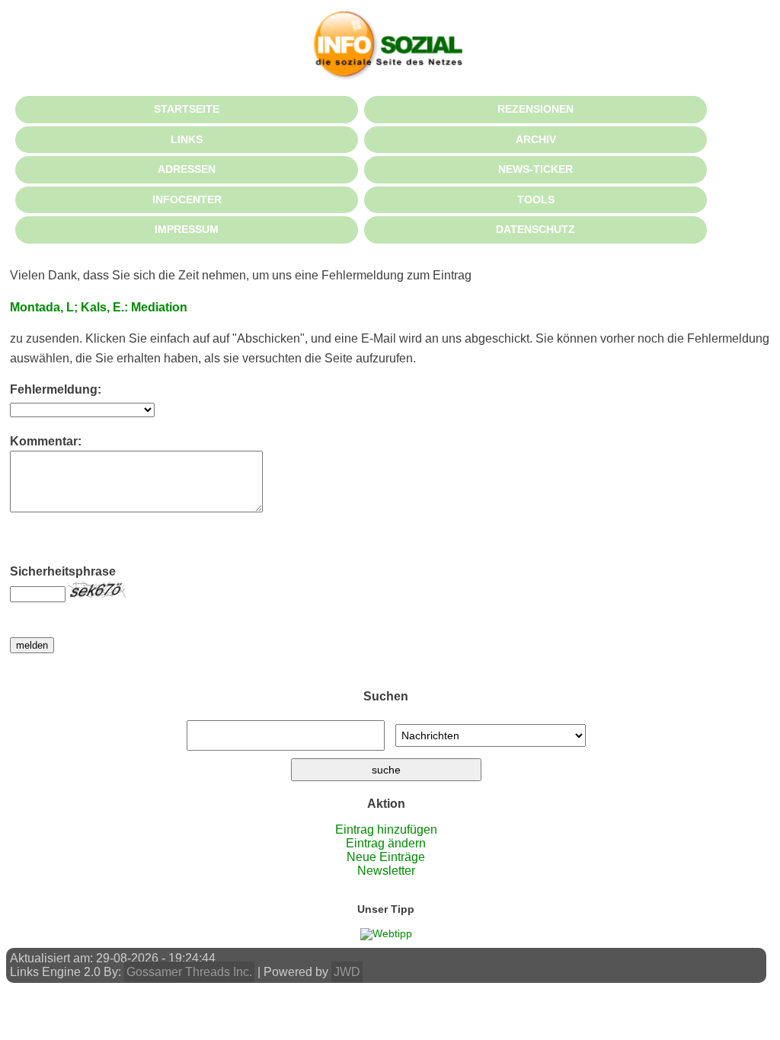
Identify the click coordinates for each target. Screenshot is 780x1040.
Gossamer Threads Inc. (189, 971)
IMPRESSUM (187, 229)
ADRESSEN (187, 169)
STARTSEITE (186, 109)
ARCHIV (536, 139)
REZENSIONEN (535, 109)
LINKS (187, 139)
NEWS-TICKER (535, 169)
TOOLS (536, 199)
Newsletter (386, 870)
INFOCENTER (187, 199)
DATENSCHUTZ (535, 229)
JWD (347, 971)
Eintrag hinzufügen (386, 829)
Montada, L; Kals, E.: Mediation (98, 307)
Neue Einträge (386, 856)
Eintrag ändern (386, 843)
